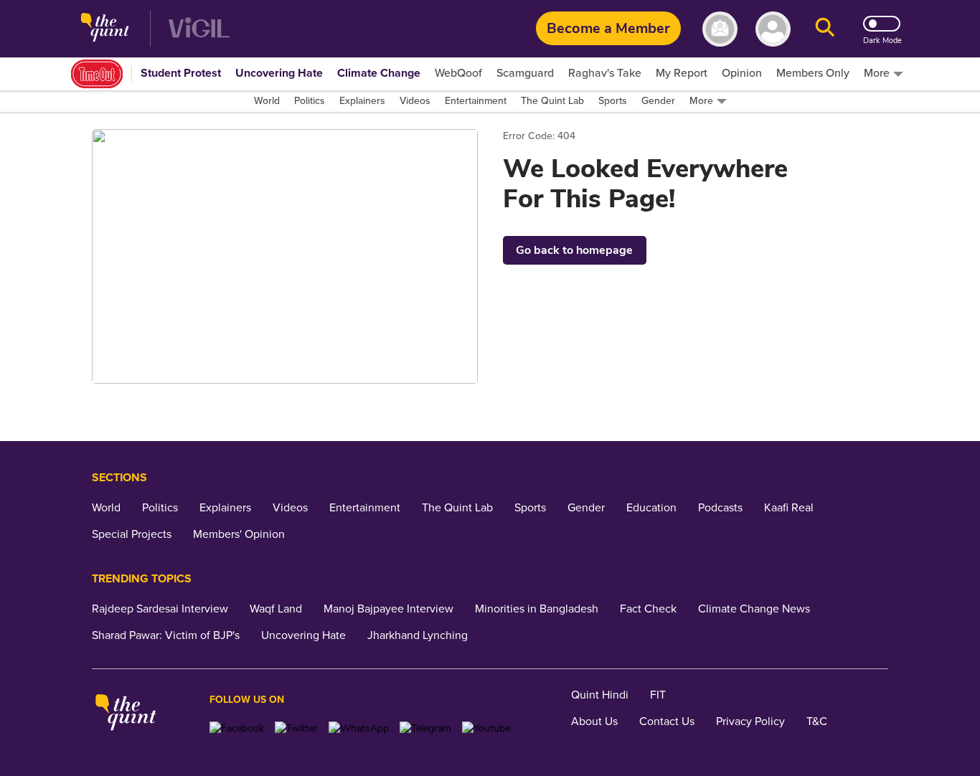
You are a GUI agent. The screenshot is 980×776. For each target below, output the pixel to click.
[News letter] (720, 29)
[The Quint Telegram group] (425, 728)
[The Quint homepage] (105, 29)
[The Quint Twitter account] (296, 728)
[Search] (825, 29)
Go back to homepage (574, 250)
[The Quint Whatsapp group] (359, 728)
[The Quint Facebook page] (236, 728)
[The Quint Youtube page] (486, 728)
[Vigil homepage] (199, 29)
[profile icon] (773, 29)
